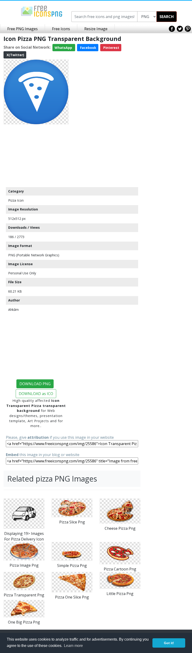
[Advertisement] (36, 155)
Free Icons (61, 28)
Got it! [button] (169, 643)
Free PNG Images (22, 28)
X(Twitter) (15, 55)
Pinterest (110, 47)
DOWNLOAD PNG (35, 383)
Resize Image (95, 28)
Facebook (87, 47)
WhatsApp (64, 47)
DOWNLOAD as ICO (36, 393)
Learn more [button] (73, 646)
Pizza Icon (16, 200)
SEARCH (166, 16)
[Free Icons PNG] (41, 10)
